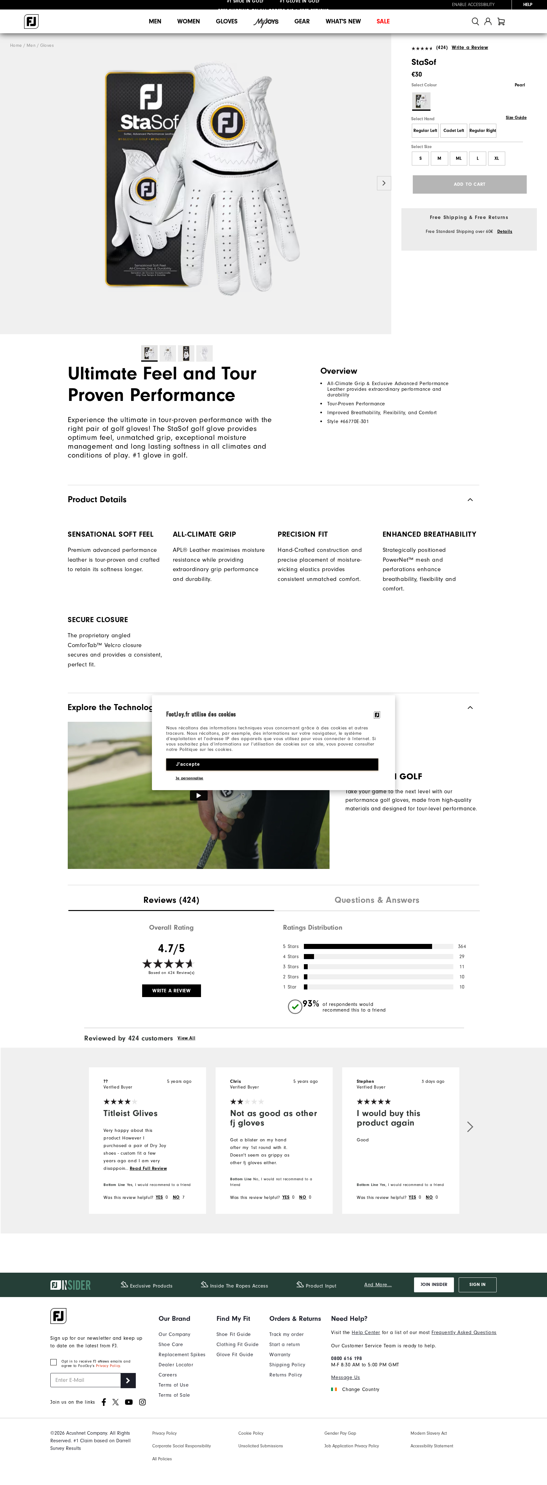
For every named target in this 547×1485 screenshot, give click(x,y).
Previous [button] (7, 183)
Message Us (345, 1377)
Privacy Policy (108, 1365)
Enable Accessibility (473, 4)
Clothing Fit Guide (238, 1344)
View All (186, 1038)
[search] (475, 21)
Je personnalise (190, 778)
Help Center (366, 1332)
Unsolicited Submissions (260, 1446)
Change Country (360, 1389)
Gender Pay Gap (340, 1433)
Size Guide (516, 117)
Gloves (226, 21)
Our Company (175, 1334)
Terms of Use (174, 1385)
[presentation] (171, 900)
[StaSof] (195, 184)
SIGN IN (477, 1284)
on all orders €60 (256, 4)
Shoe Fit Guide (234, 1334)
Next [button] (384, 183)
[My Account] (488, 21)
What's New (343, 21)
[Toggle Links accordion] (182, 1318)
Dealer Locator (176, 1365)
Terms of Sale (174, 1395)
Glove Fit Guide (235, 1354)
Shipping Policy (287, 1365)
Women (188, 21)
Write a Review (470, 47)
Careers (168, 1375)
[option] (195, 184)
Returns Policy (285, 1375)
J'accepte (188, 764)
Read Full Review (148, 1168)
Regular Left (425, 130)
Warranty (279, 1354)
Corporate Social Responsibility (181, 1446)
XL (496, 158)
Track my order (286, 1334)
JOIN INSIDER (434, 1284)
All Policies (162, 1459)
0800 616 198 (346, 1358)
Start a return (284, 1344)
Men (155, 21)
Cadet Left (453, 130)
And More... (378, 1285)
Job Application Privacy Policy (351, 1446)
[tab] (501, 21)
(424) (442, 47)
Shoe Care (171, 1344)
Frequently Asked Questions (464, 1332)
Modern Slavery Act (429, 1433)
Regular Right (482, 130)
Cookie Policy (250, 1433)
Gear (302, 21)
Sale (383, 21)
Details (504, 231)
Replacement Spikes (182, 1354)
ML (459, 158)
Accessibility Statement (432, 1446)
